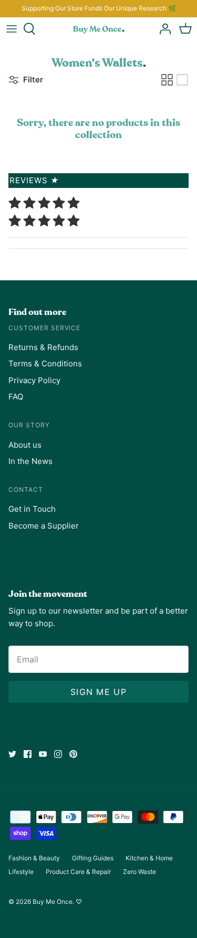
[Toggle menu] (11, 28)
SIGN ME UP (98, 692)
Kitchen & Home (149, 858)
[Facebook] (28, 754)
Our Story (29, 425)
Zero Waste (139, 872)
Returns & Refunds (43, 347)
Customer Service (44, 328)
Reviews (34, 180)
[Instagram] (58, 754)
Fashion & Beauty (34, 858)
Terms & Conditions (45, 363)
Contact (25, 489)
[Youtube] (43, 754)
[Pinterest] (73, 754)
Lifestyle (21, 872)
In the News (30, 461)
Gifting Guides (92, 858)
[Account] (162, 28)
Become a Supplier (43, 526)
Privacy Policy (34, 380)
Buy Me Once (52, 901)
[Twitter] (12, 754)
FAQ (15, 397)
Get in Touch (32, 509)
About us (25, 445)
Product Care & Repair (78, 872)
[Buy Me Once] (98, 29)
